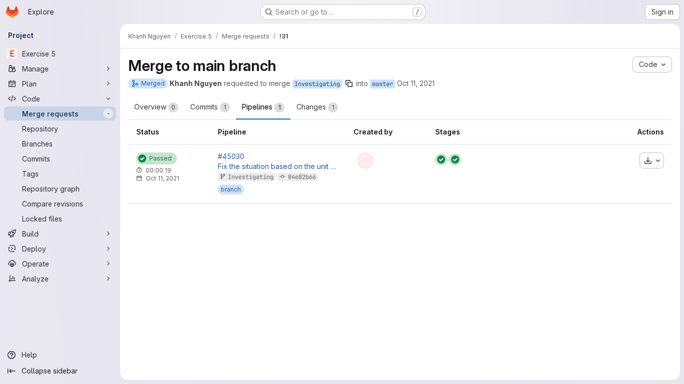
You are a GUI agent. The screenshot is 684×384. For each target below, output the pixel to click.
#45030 (231, 156)
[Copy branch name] (349, 84)
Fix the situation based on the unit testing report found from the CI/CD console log (278, 166)
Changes (315, 106)
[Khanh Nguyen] (366, 160)
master (382, 84)
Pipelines (261, 106)
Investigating (317, 84)
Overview (154, 106)
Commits (208, 106)
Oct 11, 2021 (416, 83)
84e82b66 (302, 177)
